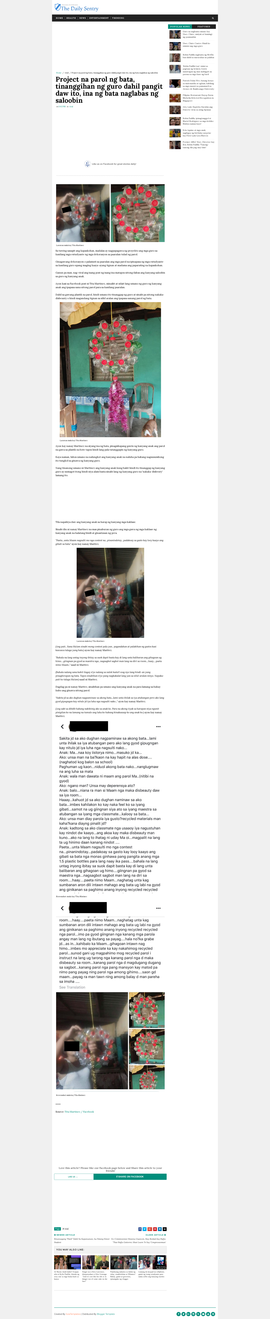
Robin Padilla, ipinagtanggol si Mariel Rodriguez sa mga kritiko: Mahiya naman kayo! (198, 121)
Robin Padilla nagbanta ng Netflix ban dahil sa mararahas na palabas (198, 56)
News (82, 18)
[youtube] (208, 1314)
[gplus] (188, 1314)
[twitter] (183, 1314)
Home (59, 18)
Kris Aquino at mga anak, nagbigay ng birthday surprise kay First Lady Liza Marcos (197, 133)
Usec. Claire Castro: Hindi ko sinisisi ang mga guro (196, 44)
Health (71, 18)
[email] (203, 1314)
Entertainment (99, 18)
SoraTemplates (73, 1314)
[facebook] (178, 1314)
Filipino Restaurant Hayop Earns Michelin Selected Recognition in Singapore (198, 98)
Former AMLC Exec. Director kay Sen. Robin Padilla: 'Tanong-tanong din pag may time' (198, 145)
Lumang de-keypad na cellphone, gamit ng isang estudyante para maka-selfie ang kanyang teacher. (152, 1274)
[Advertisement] (110, 47)
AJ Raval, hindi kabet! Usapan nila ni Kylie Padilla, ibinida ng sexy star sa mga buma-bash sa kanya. (66, 1275)
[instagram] (193, 1314)
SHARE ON (131, 1176)
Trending (118, 18)
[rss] (198, 1314)
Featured (204, 26)
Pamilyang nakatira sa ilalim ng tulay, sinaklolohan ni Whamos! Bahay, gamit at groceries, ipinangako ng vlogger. (123, 1275)
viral (66, 73)
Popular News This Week (180, 27)
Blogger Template (106, 1314)
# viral (65, 1229)
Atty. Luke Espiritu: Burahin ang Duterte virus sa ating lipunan (198, 108)
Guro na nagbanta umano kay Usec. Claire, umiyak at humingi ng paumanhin (197, 34)
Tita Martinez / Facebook (79, 1111)
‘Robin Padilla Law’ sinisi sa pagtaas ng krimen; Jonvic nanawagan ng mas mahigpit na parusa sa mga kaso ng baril (197, 70)
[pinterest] (213, 1314)
